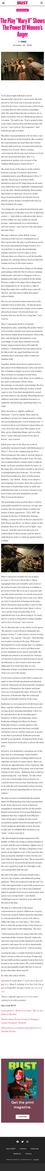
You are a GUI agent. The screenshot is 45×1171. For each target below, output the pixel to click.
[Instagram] (27, 1142)
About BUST (11, 1149)
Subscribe (35, 1149)
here (7, 984)
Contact (23, 1149)
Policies (28, 1154)
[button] (3, 3)
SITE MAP (36, 1159)
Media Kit (17, 1154)
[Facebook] (17, 1142)
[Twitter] (22, 1142)
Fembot (30, 996)
